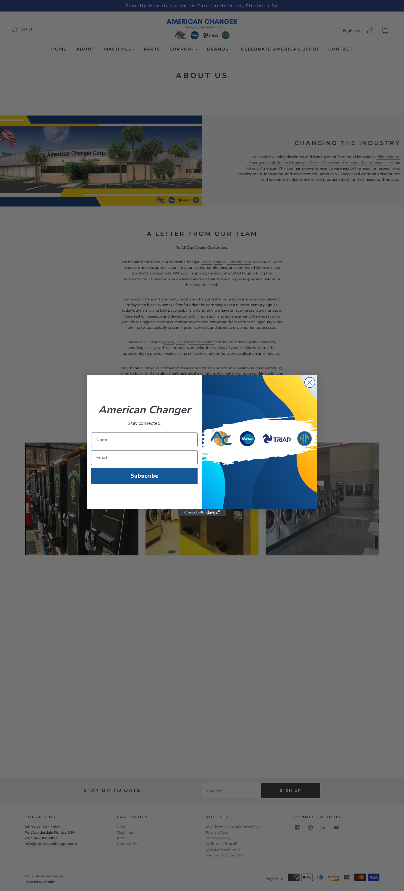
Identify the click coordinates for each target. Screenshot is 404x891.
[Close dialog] (310, 382)
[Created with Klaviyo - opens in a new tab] (202, 512)
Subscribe (144, 476)
